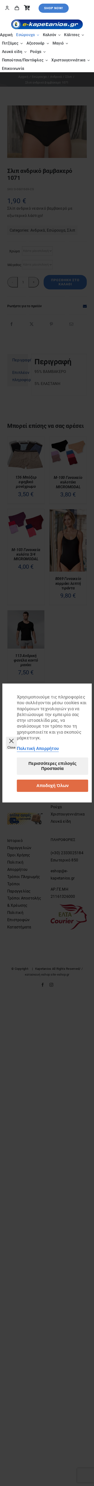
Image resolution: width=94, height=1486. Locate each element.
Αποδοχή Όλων (52, 785)
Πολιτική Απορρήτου (38, 748)
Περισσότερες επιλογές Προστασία (52, 766)
